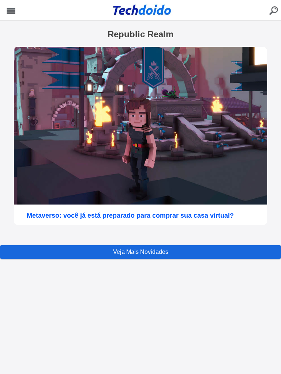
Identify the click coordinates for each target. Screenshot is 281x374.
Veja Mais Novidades (140, 252)
